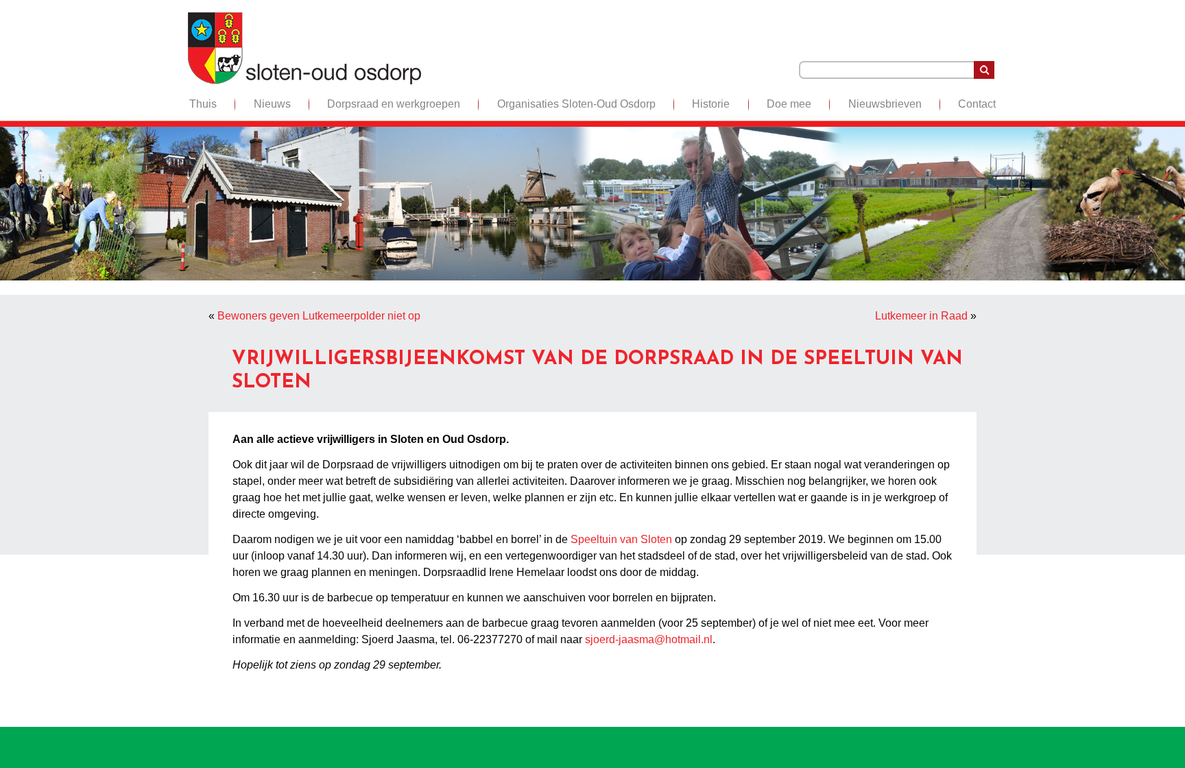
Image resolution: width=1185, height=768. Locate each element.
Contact (977, 104)
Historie (711, 104)
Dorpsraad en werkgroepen (393, 104)
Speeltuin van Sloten (621, 539)
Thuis (203, 104)
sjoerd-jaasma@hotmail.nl (649, 639)
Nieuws (272, 104)
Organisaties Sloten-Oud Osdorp (576, 104)
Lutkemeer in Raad (921, 316)
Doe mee (789, 104)
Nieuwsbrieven (885, 104)
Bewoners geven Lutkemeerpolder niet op (318, 316)
